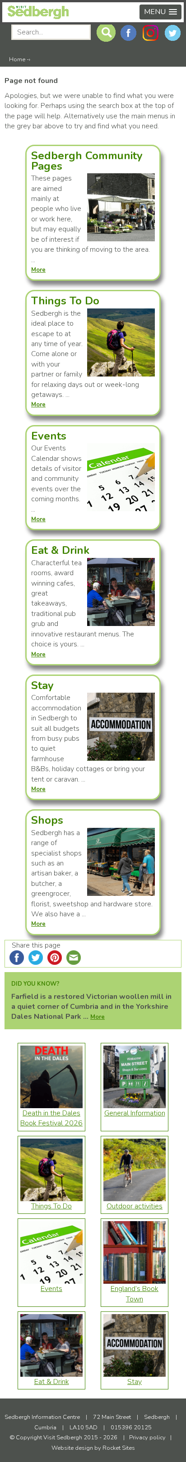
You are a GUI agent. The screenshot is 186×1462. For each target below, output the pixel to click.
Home (17, 59)
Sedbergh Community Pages (87, 160)
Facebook (128, 33)
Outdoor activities (135, 1206)
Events (48, 436)
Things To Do (65, 300)
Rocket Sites (118, 1448)
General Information (134, 1113)
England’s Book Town (134, 1294)
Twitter (173, 33)
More (97, 1017)
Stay (42, 685)
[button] (160, 12)
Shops (47, 820)
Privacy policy (147, 1437)
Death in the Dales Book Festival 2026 (51, 1118)
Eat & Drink (60, 550)
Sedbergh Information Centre (43, 1417)
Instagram (150, 33)
